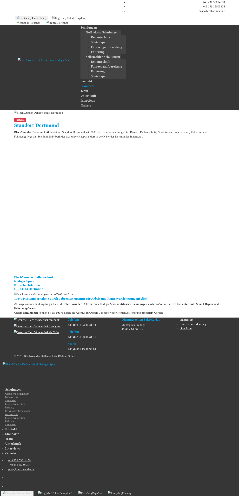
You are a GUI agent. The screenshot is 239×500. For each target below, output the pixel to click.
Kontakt (86, 81)
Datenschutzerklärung (193, 324)
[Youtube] (20, 6)
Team (84, 91)
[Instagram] (20, 10)
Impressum (186, 319)
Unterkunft (88, 95)
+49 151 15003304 (214, 6)
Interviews (87, 100)
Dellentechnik (100, 37)
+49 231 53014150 (214, 2)
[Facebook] (20, 2)
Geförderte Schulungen (102, 32)
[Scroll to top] (1, 497)
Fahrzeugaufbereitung (106, 47)
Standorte (87, 86)
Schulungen (88, 27)
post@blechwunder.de (212, 10)
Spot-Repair (99, 42)
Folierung (98, 52)
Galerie (85, 105)
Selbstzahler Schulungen (103, 56)
